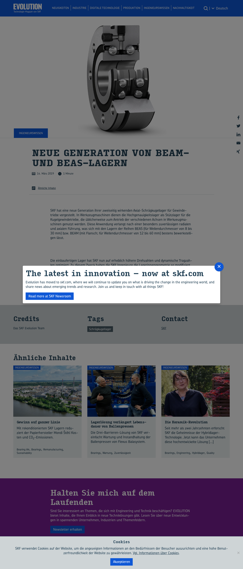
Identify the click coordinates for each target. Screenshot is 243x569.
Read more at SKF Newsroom (49, 296)
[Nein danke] (238, 553)
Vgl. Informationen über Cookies (156, 553)
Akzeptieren (121, 561)
